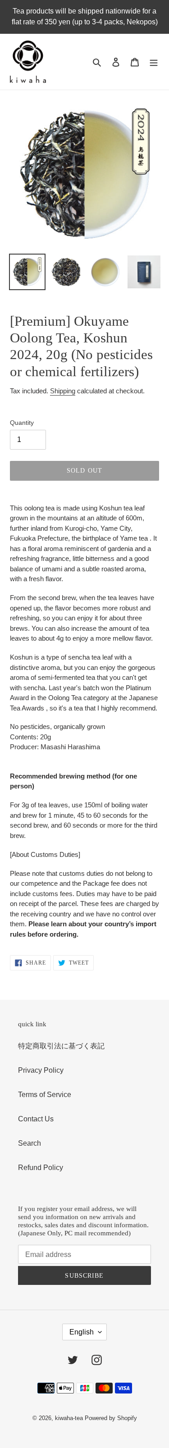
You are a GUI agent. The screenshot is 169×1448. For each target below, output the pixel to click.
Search (29, 1143)
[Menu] (153, 62)
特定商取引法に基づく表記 (61, 1046)
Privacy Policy (41, 1070)
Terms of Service (44, 1094)
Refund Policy (40, 1167)
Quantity (22, 422)
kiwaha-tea (69, 1418)
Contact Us (36, 1119)
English (81, 1332)
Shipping (62, 391)
